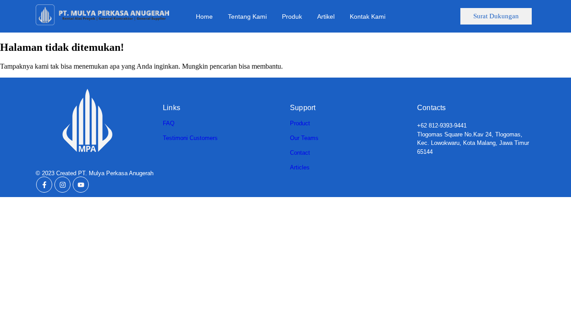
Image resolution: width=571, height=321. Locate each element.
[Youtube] (81, 185)
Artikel (326, 16)
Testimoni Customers (190, 138)
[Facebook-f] (44, 185)
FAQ (168, 123)
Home (204, 16)
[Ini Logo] (102, 15)
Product (300, 123)
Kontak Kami (367, 16)
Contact (300, 152)
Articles (300, 167)
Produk (292, 16)
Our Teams (304, 138)
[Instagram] (62, 185)
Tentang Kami (247, 16)
